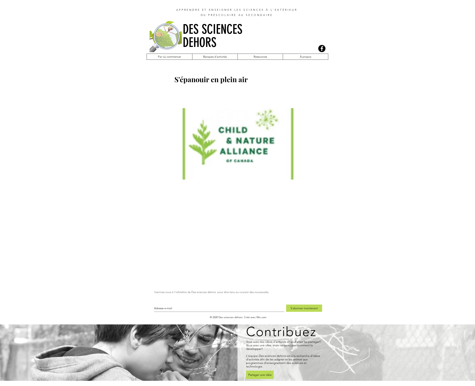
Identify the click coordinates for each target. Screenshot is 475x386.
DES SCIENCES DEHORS (212, 36)
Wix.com (261, 317)
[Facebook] (321, 48)
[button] (169, 57)
